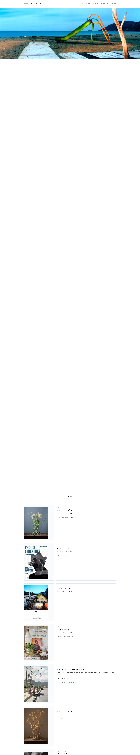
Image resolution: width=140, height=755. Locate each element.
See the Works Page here (67, 682)
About (108, 3)
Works (88, 3)
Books (103, 3)
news (59, 666)
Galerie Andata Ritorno (62, 517)
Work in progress (65, 709)
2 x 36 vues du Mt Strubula (71, 669)
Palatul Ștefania (61, 555)
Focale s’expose (65, 588)
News (82, 3)
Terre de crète (64, 510)
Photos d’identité (66, 548)
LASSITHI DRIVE (64, 754)
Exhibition (61, 508)
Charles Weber (29, 3)
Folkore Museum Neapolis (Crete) (65, 636)
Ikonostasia (63, 629)
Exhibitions (96, 3)
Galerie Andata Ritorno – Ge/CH (65, 596)
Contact (114, 3)
